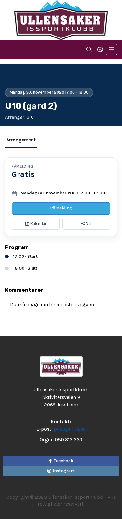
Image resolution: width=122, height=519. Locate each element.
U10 (30, 117)
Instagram (64, 470)
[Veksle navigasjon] (111, 49)
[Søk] (88, 49)
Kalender (37, 223)
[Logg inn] (100, 49)
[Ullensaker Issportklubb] (61, 20)
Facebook (63, 460)
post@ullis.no (70, 429)
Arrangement (21, 140)
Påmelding (61, 208)
